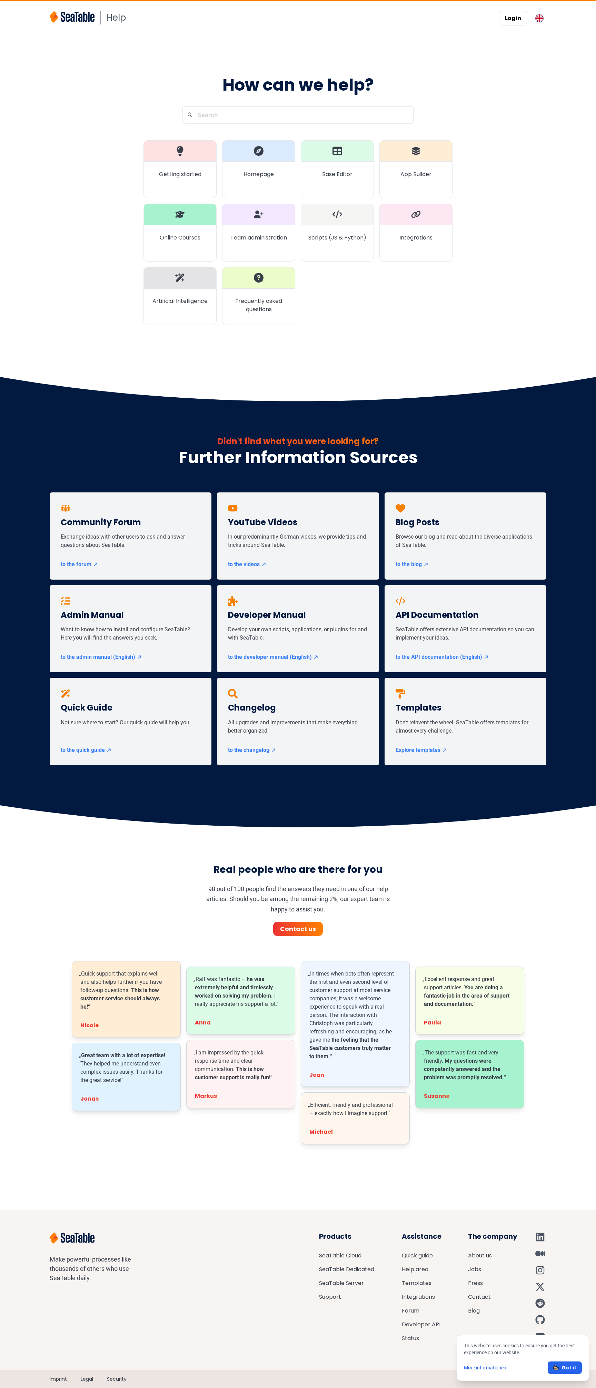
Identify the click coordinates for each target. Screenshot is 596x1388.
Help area (415, 1269)
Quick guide (417, 1255)
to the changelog (248, 750)
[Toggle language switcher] (539, 18)
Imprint (58, 1379)
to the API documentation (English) (439, 657)
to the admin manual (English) (98, 657)
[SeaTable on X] (540, 1286)
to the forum (76, 564)
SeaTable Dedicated (346, 1269)
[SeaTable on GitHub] (540, 1320)
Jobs (474, 1269)
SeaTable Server (341, 1283)
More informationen (485, 1367)
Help (116, 17)
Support (330, 1297)
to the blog (409, 564)
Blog (474, 1311)
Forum (410, 1311)
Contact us (298, 929)
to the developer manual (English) (270, 657)
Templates (416, 1283)
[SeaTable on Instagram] (540, 1270)
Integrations (418, 1297)
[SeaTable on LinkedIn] (540, 1237)
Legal (87, 1379)
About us (480, 1255)
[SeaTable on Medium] (540, 1253)
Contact (479, 1297)
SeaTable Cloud (340, 1255)
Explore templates (418, 750)
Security (117, 1379)
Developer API (421, 1324)
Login (513, 18)
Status (410, 1338)
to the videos (244, 564)
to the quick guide (83, 750)
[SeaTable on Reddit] (540, 1303)
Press (475, 1283)
